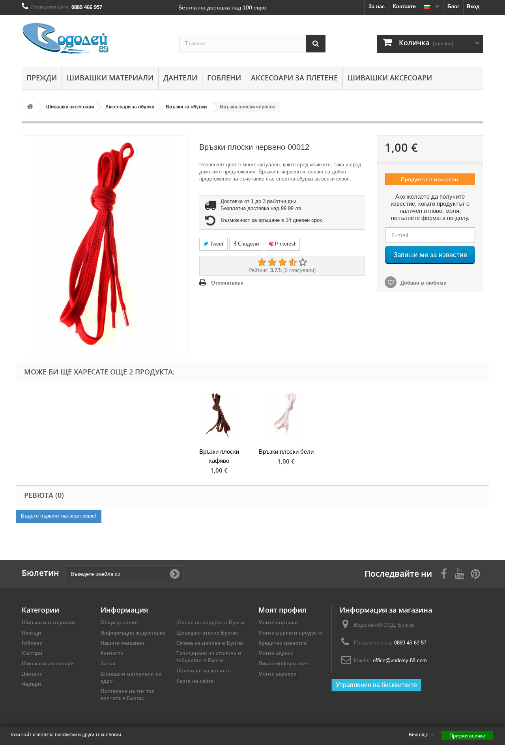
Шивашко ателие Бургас (207, 633)
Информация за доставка (133, 633)
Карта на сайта (194, 681)
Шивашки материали (110, 77)
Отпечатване (227, 283)
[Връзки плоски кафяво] (219, 416)
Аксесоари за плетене (294, 77)
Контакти (404, 6)
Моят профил (282, 609)
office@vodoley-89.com (400, 660)
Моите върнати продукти (290, 633)
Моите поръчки (278, 623)
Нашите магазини (122, 643)
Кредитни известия (282, 643)
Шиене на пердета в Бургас (211, 623)
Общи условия (119, 623)
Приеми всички (467, 736)
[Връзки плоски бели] (286, 416)
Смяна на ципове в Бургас (210, 643)
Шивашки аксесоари (390, 77)
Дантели (180, 77)
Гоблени (224, 77)
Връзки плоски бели (286, 451)
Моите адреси (276, 653)
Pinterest (284, 244)
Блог (453, 6)
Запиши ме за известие (430, 255)
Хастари (32, 653)
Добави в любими (423, 283)
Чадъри (31, 684)
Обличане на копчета (203, 671)
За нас (376, 6)
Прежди (41, 77)
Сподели (247, 244)
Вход (473, 6)
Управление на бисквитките (376, 685)
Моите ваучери (277, 674)
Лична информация (283, 664)
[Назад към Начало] (29, 107)
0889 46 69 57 (410, 643)
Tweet (215, 244)
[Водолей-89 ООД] (95, 39)
